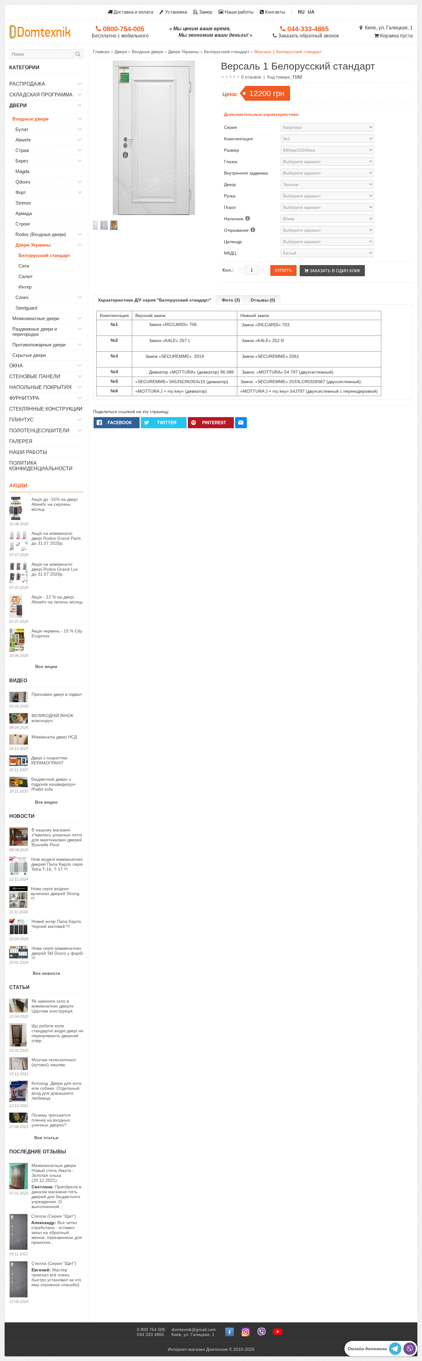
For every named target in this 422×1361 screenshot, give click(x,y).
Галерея (20, 441)
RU (301, 12)
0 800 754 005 (151, 1329)
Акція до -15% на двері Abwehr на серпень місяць (55, 504)
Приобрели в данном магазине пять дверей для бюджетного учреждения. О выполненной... (56, 1186)
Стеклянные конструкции (45, 409)
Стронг (22, 223)
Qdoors (23, 181)
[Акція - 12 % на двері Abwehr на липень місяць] (18, 606)
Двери (18, 105)
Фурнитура (24, 398)
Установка (175, 12)
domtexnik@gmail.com (193, 1329)
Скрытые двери (29, 355)
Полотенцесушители (39, 430)
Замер (205, 12)
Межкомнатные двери (35, 318)
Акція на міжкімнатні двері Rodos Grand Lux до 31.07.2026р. (55, 569)
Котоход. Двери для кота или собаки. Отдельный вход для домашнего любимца (56, 1091)
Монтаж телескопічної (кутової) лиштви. (54, 1062)
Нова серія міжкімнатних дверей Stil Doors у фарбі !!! (57, 953)
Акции (18, 485)
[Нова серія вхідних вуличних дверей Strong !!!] (18, 897)
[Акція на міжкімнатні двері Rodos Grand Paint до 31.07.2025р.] (18, 541)
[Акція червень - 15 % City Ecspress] (18, 640)
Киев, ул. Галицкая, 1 (387, 27)
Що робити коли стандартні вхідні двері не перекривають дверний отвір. (57, 1033)
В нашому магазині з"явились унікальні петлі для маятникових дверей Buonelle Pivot (57, 837)
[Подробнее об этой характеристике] (247, 218)
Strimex (23, 202)
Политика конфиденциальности (41, 465)
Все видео (46, 802)
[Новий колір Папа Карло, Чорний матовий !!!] (18, 927)
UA (311, 12)
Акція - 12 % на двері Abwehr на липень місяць (57, 599)
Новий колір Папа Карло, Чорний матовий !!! (57, 924)
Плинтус (21, 419)
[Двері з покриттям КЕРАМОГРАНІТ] (18, 761)
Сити (24, 265)
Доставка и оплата (132, 12)
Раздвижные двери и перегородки (34, 331)
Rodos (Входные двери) (40, 234)
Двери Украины (33, 244)
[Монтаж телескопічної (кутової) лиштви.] (18, 1064)
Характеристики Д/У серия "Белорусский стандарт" (154, 300)
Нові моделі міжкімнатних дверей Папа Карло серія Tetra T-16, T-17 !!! (57, 864)
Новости (22, 816)
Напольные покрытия (40, 387)
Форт (20, 192)
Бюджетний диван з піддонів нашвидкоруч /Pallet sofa (53, 784)
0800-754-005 (122, 29)
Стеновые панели (34, 376)
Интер (25, 287)
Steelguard (26, 308)
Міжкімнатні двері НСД (54, 736)
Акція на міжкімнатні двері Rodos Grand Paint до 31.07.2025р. (56, 538)
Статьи (19, 987)
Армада (23, 213)
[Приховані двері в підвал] (18, 697)
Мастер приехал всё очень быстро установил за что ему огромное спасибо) (56, 1274)
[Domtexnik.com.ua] (40, 32)
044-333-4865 (307, 29)
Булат (21, 129)
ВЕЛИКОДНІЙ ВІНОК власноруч (52, 718)
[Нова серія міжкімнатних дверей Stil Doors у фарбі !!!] (18, 952)
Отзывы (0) (263, 300)
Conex (22, 297)
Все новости (46, 973)
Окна (16, 365)
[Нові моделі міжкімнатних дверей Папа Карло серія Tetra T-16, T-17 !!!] (18, 866)
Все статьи (46, 1137)
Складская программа (41, 94)
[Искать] (77, 54)
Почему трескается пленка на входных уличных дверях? (51, 1120)
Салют (26, 276)
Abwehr (23, 139)
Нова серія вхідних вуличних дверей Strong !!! (55, 893)
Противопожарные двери (38, 344)
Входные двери (30, 118)
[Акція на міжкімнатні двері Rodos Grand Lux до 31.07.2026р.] (18, 573)
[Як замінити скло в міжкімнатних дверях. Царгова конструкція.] (18, 1006)
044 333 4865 (150, 1334)
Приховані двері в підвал (57, 694)
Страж (22, 150)
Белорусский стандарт (44, 255)
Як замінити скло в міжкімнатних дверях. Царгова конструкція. (53, 1006)
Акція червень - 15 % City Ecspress (57, 633)
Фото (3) (231, 300)
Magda (22, 171)
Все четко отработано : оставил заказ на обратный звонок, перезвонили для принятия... (56, 1229)
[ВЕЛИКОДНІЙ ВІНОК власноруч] (18, 719)
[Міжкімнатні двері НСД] (18, 740)
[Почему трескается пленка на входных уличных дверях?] (18, 1118)
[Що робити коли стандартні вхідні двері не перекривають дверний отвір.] (18, 1035)
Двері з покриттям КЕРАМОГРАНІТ (49, 760)
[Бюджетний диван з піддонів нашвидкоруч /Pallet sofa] (18, 782)
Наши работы (238, 12)
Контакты (274, 12)
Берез (21, 160)
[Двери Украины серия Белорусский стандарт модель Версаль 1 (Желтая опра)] (113, 225)
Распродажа (27, 84)
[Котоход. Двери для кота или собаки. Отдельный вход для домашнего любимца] (18, 1092)
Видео (18, 680)
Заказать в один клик (334, 270)
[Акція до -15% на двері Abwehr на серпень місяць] (18, 509)
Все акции (46, 666)
